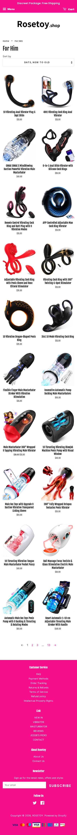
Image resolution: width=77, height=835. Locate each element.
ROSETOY (37, 815)
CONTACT (38, 739)
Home (6, 41)
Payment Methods (38, 678)
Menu (11, 9)
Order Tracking (38, 683)
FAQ (38, 674)
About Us (38, 756)
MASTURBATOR (38, 726)
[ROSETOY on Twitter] (35, 803)
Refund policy (38, 696)
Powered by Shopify (55, 815)
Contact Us (38, 761)
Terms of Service (38, 692)
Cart (71, 9)
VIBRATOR (38, 722)
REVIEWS (38, 731)
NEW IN (38, 717)
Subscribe (60, 785)
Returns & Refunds (39, 687)
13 (48, 645)
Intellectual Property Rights (38, 700)
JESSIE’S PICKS (38, 735)
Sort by (7, 56)
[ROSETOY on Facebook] (42, 803)
